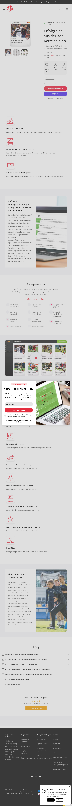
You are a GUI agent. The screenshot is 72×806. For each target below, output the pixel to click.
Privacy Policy (56, 796)
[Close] (69, 786)
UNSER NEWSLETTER (19, 384)
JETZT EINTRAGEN (19, 410)
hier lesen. (19, 422)
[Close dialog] (67, 383)
